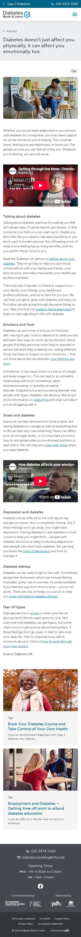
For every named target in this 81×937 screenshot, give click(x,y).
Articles (11, 31)
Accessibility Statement (50, 923)
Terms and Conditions (23, 918)
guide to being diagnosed (53, 309)
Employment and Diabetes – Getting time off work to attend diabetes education (36, 808)
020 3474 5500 (67, 4)
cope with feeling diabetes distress (33, 596)
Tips (73, 71)
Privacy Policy (25, 923)
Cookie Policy (62, 918)
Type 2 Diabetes (18, 4)
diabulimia (41, 400)
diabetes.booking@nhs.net (43, 857)
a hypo (35, 613)
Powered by (60, 930)
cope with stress (55, 445)
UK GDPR (45, 918)
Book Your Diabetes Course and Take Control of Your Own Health (38, 726)
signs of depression (36, 551)
